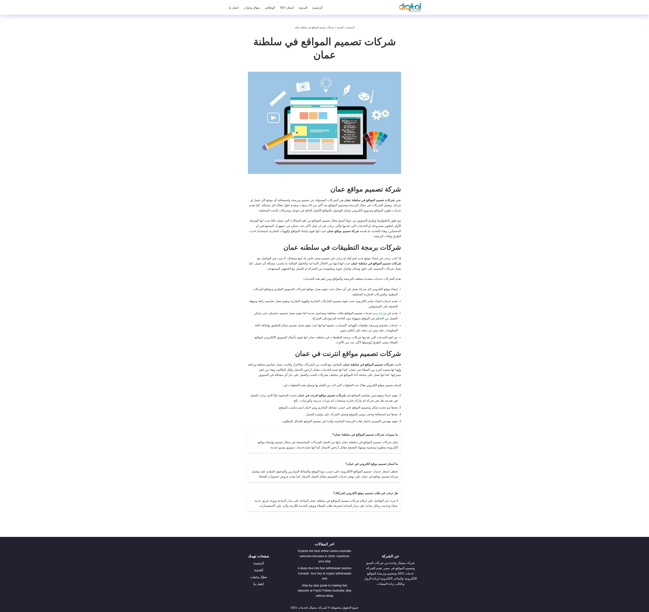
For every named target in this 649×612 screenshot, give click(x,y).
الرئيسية (317, 7)
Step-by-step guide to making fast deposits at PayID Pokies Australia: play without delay (324, 590)
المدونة (302, 7)
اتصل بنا (234, 7)
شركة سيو (379, 313)
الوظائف (270, 7)
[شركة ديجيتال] (409, 7)
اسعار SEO (287, 7)
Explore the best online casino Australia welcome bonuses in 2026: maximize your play (324, 556)
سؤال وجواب (252, 7)
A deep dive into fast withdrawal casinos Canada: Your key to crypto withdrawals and (324, 573)
